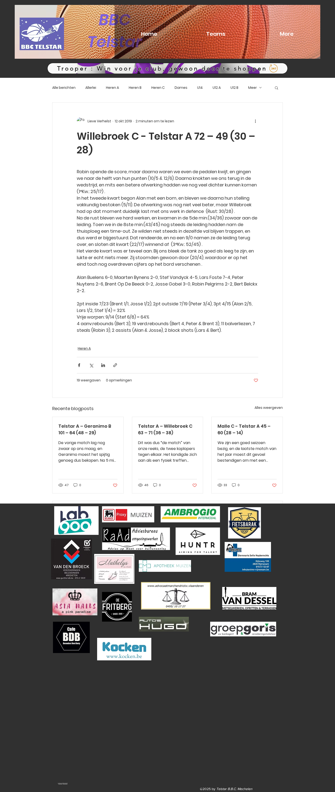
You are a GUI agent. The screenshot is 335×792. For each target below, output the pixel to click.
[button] (276, 88)
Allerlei (90, 87)
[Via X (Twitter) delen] (91, 365)
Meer (252, 87)
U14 (200, 87)
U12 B (234, 87)
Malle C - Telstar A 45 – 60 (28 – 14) (244, 429)
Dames (181, 87)
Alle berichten (64, 87)
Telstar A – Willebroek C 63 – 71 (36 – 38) (165, 429)
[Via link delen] (115, 365)
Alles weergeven (269, 407)
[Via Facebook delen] (79, 365)
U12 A (217, 87)
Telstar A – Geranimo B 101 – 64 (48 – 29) (84, 429)
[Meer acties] (255, 121)
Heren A (112, 87)
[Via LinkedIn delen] (103, 365)
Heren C (158, 87)
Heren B (135, 87)
